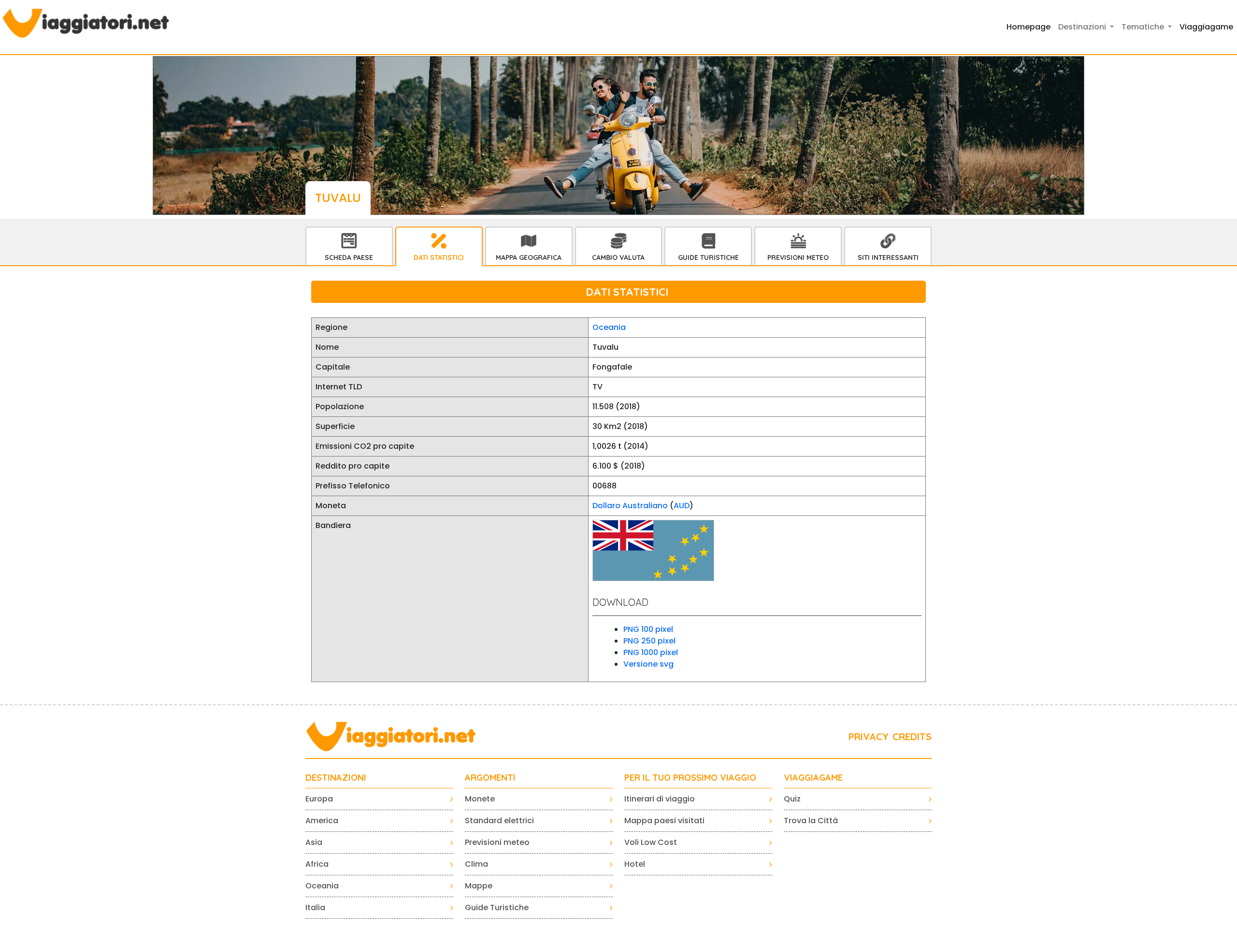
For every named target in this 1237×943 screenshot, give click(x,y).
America (321, 820)
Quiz (792, 798)
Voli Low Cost (650, 842)
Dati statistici (439, 257)
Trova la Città (811, 820)
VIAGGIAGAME (813, 777)
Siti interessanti (888, 257)
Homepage (1028, 26)
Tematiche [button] (1144, 26)
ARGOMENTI (490, 777)
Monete (480, 798)
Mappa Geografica (528, 257)
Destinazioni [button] (1083, 26)
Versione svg (648, 664)
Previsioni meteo (497, 842)
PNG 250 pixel (649, 640)
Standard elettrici (499, 820)
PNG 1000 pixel (650, 652)
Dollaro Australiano (630, 505)
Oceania (609, 327)
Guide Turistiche (708, 257)
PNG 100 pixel (648, 629)
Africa (317, 864)
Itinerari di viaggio (659, 798)
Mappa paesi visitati (664, 820)
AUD (682, 505)
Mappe (478, 885)
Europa (319, 798)
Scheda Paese (349, 257)
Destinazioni (335, 777)
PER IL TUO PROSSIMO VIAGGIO (690, 777)
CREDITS (912, 736)
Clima (476, 864)
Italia (315, 907)
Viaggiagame (1206, 26)
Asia (313, 842)
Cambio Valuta (618, 257)
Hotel (634, 864)
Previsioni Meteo (798, 257)
